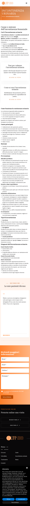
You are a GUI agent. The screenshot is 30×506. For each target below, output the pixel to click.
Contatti (3, 463)
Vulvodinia (4, 456)
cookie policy (8, 483)
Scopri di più (14, 77)
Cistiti (16, 452)
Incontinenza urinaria (21, 456)
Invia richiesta (7, 397)
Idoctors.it (14, 425)
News (16, 459)
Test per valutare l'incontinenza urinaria (15, 66)
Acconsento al (13, 392)
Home (3, 16)
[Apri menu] (26, 3)
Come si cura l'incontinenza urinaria (15, 88)
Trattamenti (4, 459)
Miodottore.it (14, 419)
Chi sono (3, 452)
